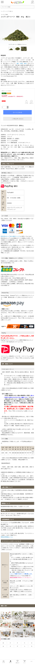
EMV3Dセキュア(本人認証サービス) (11, 236)
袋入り (11, 11)
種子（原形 (20, 63)
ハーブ (7, 11)
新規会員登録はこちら (7, 537)
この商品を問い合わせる (17, 118)
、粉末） (25, 63)
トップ (2, 11)
